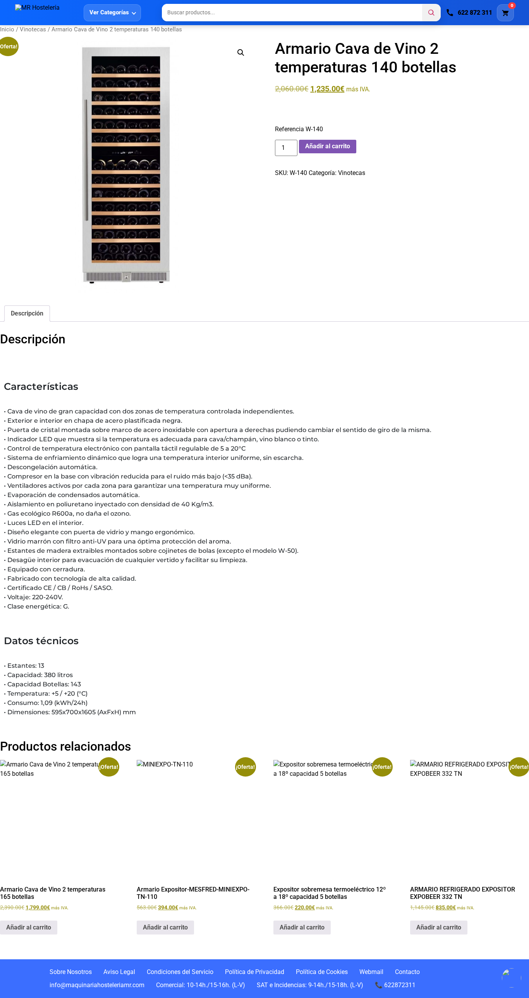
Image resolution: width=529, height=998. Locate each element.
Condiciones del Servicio (180, 972)
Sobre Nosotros (71, 972)
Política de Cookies (322, 972)
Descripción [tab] (27, 313)
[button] (241, 53)
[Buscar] (431, 12)
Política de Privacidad (254, 972)
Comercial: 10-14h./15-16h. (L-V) (200, 985)
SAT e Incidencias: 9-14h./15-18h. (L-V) (310, 985)
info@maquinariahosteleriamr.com (97, 985)
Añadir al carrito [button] (28, 927)
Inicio (7, 29)
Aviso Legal (119, 972)
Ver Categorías (109, 12)
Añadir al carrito (327, 146)
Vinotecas (33, 29)
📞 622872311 (395, 985)
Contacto (407, 972)
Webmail (371, 972)
